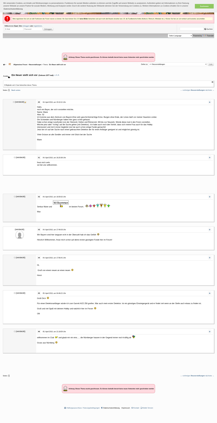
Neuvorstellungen (35, 64)
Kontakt (136, 408)
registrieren (38, 26)
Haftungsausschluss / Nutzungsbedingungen (83, 408)
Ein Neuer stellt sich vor (57, 64)
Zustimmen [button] (204, 6)
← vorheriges (185, 90)
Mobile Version (147, 408)
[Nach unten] (209, 102)
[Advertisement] (108, 44)
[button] (13, 9)
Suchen (209, 29)
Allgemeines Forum (20, 64)
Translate (210, 36)
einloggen (25, 26)
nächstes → (209, 90)
